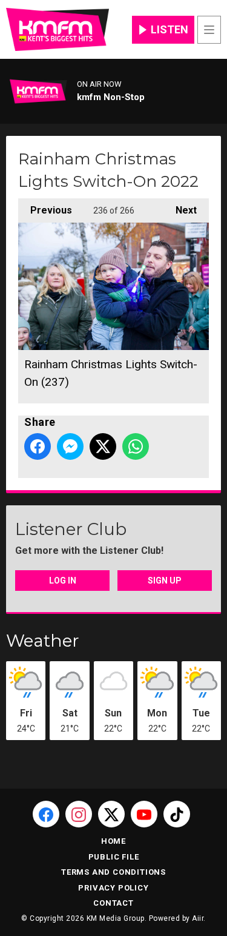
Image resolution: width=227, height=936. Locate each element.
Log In (62, 580)
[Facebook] (46, 814)
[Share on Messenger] (70, 446)
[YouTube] (144, 814)
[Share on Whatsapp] (135, 446)
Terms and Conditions (113, 872)
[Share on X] (103, 446)
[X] (111, 814)
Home (113, 841)
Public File (113, 856)
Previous (45, 210)
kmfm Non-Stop (111, 97)
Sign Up (165, 580)
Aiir (197, 918)
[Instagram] (78, 814)
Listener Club (71, 529)
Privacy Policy (113, 887)
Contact (113, 902)
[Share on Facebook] (37, 446)
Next (180, 210)
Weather (42, 640)
